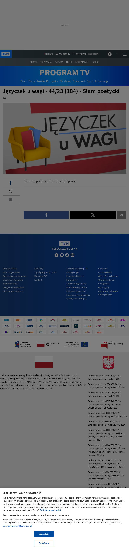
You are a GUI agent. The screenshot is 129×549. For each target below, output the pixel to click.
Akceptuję (44, 534)
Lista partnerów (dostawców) (17, 526)
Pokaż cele (44, 543)
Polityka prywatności (50, 510)
